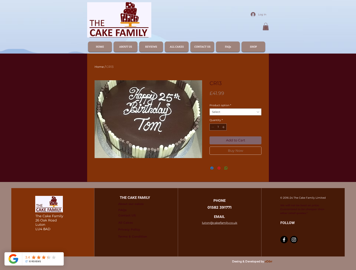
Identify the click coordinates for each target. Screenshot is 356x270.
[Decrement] (212, 127)
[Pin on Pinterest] (219, 168)
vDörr (268, 261)
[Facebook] (284, 239)
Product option (220, 105)
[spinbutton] (218, 127)
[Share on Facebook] (212, 168)
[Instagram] (294, 239)
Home (99, 67)
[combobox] (235, 111)
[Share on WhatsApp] (226, 168)
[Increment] (223, 127)
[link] (266, 26)
